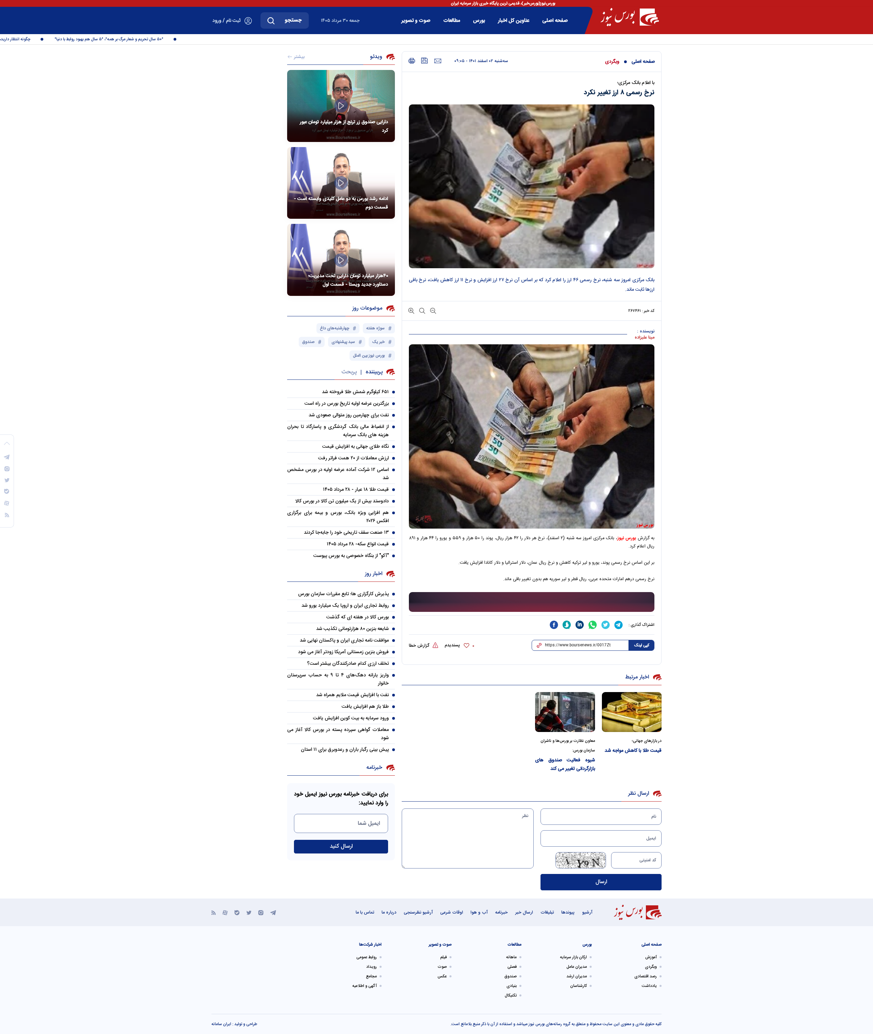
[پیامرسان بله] (237, 912)
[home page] (630, 17)
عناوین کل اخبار (513, 20)
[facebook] (553, 624)
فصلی (512, 966)
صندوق (510, 976)
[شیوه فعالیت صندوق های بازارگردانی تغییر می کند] (565, 712)
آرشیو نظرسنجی (418, 912)
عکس (442, 976)
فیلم (443, 957)
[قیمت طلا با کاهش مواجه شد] (632, 712)
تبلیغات (547, 912)
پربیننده (374, 372)
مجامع (371, 976)
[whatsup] (592, 624)
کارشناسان (578, 985)
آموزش (651, 957)
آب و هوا (479, 912)
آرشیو (587, 912)
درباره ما (389, 912)
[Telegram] (273, 912)
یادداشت (649, 985)
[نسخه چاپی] (412, 61)
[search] (271, 20)
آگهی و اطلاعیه (364, 985)
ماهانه (511, 957)
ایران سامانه (221, 1024)
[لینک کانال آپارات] (225, 912)
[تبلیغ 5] (531, 602)
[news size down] (432, 310)
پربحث (349, 372)
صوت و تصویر (415, 20)
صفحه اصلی (555, 20)
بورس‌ (479, 20)
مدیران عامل (576, 966)
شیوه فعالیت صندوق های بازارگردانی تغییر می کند (565, 764)
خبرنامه (501, 912)
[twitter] (605, 624)
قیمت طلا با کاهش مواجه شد (633, 751)
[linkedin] (579, 624)
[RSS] (213, 912)
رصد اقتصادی (645, 976)
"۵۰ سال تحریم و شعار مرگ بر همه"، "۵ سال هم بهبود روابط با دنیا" (130, 39)
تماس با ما (365, 912)
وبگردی (612, 62)
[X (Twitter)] (249, 912)
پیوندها (568, 912)
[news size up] (411, 310)
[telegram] (618, 624)
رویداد (371, 966)
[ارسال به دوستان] (437, 61)
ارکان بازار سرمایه (573, 957)
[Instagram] (261, 912)
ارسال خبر (524, 912)
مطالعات (451, 20)
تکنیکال (511, 995)
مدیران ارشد (576, 976)
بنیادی (511, 985)
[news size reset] (421, 310)
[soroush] (566, 624)
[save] (424, 60)
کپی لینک (641, 645)
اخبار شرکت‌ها (370, 944)
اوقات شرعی (451, 912)
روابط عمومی (366, 957)
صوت (442, 966)
